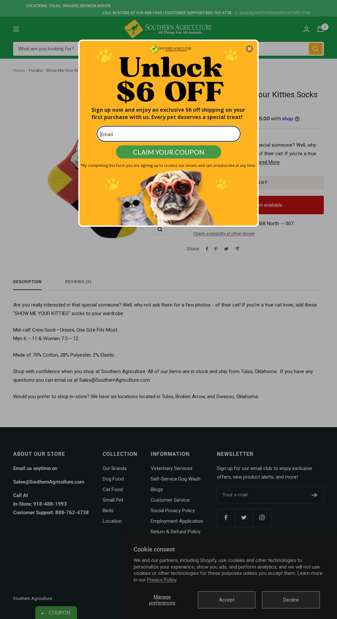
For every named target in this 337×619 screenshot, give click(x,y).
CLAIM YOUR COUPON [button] (168, 152)
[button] (249, 49)
